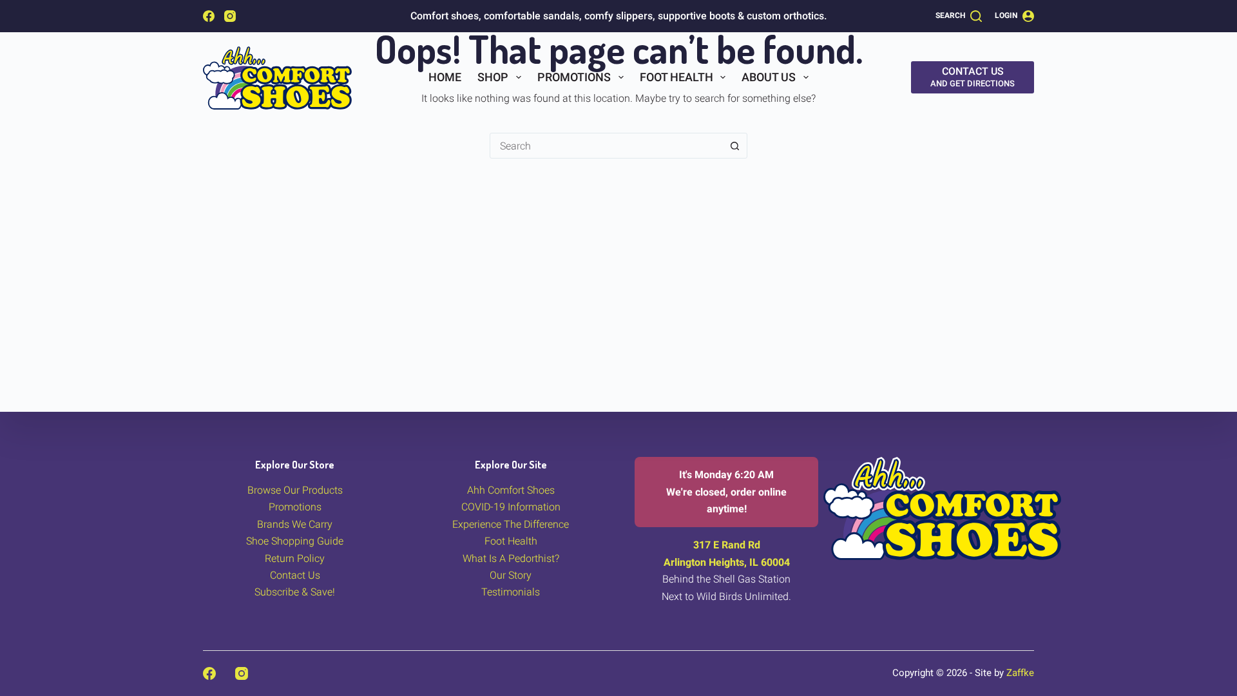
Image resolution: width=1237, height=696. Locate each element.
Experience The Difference (510, 524)
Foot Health (676, 77)
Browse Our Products (295, 490)
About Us (769, 77)
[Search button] (734, 145)
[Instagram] (230, 16)
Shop (492, 77)
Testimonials (510, 592)
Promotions (574, 77)
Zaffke (1020, 673)
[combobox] (606, 146)
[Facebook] (209, 16)
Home (444, 77)
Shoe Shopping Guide (294, 541)
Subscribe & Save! (294, 592)
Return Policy (295, 558)
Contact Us (295, 575)
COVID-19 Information (511, 507)
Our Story (511, 575)
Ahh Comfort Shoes (511, 490)
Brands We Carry (294, 524)
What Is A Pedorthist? (511, 558)
